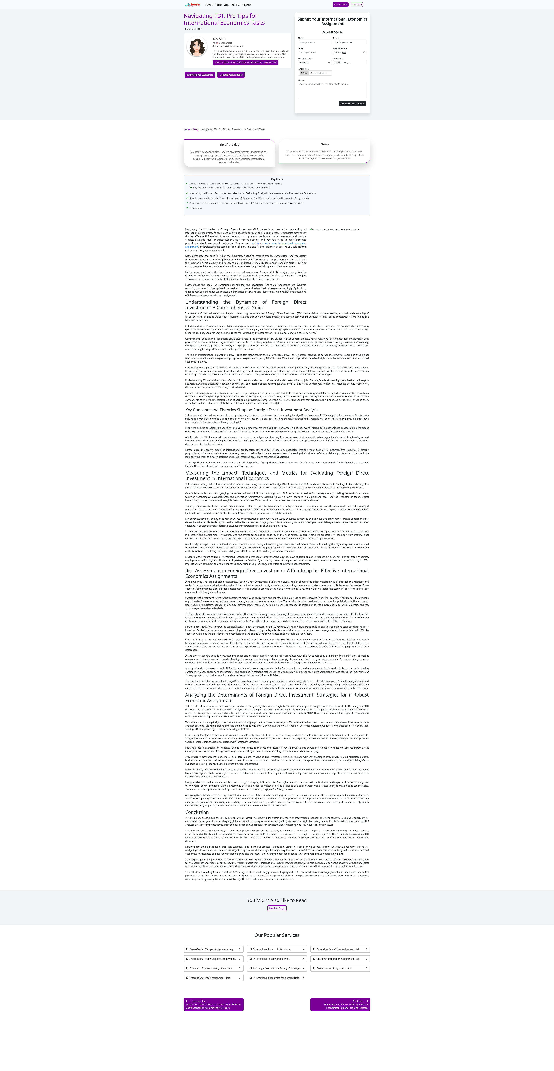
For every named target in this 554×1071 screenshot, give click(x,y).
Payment (247, 4)
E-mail (336, 38)
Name (301, 38)
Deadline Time (305, 58)
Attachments (304, 68)
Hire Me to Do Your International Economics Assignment (246, 62)
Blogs (226, 4)
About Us (236, 4)
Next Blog (346, 1004)
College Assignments (231, 74)
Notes (301, 80)
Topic (300, 48)
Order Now (356, 4)
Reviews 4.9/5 (340, 4)
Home (187, 129)
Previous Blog (213, 1004)
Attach (305, 73)
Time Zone (338, 58)
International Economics (200, 74)
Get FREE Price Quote (352, 103)
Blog (195, 129)
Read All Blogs (277, 908)
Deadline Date (340, 48)
